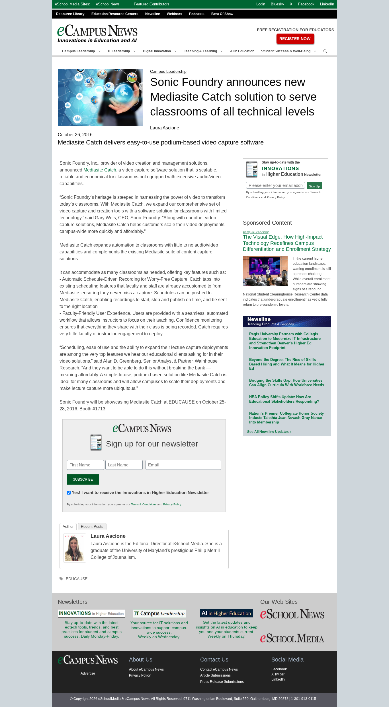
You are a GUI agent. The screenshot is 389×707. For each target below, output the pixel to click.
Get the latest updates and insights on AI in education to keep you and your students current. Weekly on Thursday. (226, 629)
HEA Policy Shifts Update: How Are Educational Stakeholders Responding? (284, 399)
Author (68, 526)
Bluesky (277, 4)
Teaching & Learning (200, 51)
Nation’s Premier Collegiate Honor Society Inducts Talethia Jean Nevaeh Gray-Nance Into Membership (286, 418)
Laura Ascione (108, 536)
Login (260, 4)
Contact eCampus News (219, 669)
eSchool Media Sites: (72, 4)
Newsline (152, 14)
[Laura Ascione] (74, 561)
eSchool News (108, 4)
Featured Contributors (151, 4)
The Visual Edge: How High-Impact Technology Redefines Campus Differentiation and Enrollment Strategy (287, 243)
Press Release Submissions (222, 682)
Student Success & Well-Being (285, 51)
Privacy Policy (172, 504)
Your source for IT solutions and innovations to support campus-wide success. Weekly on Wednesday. (159, 630)
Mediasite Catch (99, 170)
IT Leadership (119, 51)
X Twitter (277, 674)
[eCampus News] (97, 33)
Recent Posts (92, 526)
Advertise (88, 673)
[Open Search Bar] (325, 51)
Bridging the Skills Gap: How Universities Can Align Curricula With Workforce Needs (286, 382)
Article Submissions (215, 675)
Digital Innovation (157, 51)
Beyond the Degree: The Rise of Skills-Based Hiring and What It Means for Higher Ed (286, 364)
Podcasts (196, 14)
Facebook (279, 669)
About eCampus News (146, 669)
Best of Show (222, 14)
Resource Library (70, 14)
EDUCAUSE (76, 579)
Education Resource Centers (114, 14)
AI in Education (242, 51)
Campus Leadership (78, 51)
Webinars (174, 14)
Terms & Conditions (143, 504)
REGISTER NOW (294, 38)
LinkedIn (278, 679)
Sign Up (314, 186)
